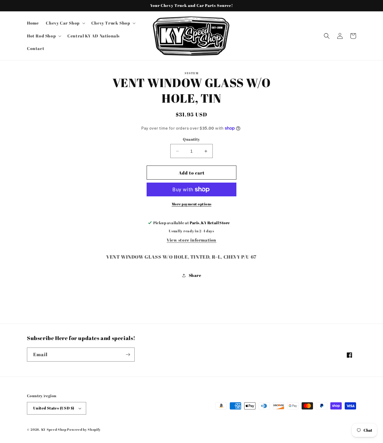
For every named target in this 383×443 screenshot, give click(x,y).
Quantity (191, 139)
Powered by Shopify (84, 429)
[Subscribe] (127, 355)
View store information (191, 240)
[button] (64, 23)
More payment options (192, 203)
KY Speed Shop (53, 429)
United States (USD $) (53, 408)
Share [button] (195, 275)
